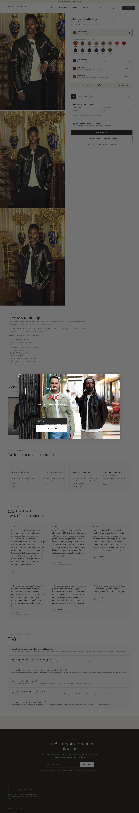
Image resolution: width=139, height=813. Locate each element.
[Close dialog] (20, 376)
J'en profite (51, 428)
